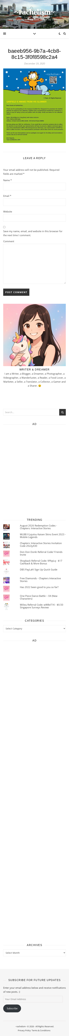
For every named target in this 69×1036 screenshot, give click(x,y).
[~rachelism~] (34, 14)
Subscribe (12, 1008)
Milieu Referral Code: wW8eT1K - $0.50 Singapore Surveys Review (41, 606)
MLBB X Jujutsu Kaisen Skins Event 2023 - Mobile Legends (43, 536)
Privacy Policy (24, 1030)
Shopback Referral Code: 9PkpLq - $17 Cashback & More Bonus (41, 562)
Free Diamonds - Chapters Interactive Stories (40, 580)
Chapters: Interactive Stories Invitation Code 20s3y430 (41, 544)
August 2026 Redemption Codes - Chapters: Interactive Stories (38, 527)
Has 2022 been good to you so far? (39, 587)
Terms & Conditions (41, 1030)
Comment (8, 241)
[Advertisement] (34, 470)
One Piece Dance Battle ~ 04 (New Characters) (38, 597)
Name (7, 180)
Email (7, 195)
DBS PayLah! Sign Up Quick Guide (38, 569)
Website (7, 211)
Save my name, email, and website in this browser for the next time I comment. (32, 233)
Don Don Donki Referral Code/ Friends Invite (41, 553)
